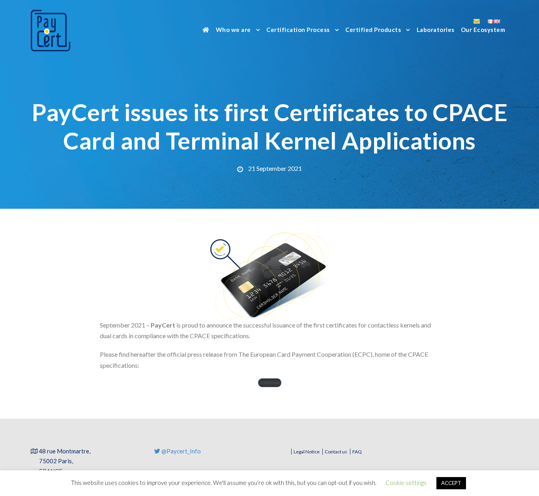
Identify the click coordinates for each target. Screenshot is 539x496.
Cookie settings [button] (406, 482)
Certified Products (373, 29)
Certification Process (298, 29)
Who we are (233, 29)
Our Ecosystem (483, 29)
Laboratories (436, 29)
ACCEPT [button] (451, 483)
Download (269, 382)
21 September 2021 (275, 168)
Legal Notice (307, 452)
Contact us (336, 452)
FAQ (357, 452)
